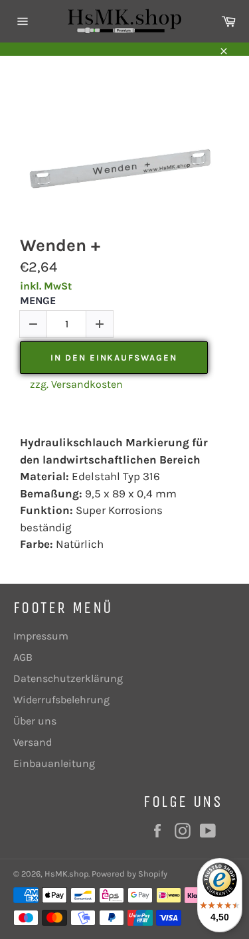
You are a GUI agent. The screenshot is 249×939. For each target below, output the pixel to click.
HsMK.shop (66, 874)
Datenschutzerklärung (68, 678)
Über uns (34, 721)
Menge (38, 300)
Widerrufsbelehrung (61, 699)
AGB (23, 657)
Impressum (40, 636)
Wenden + (60, 245)
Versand (32, 742)
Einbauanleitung (54, 763)
